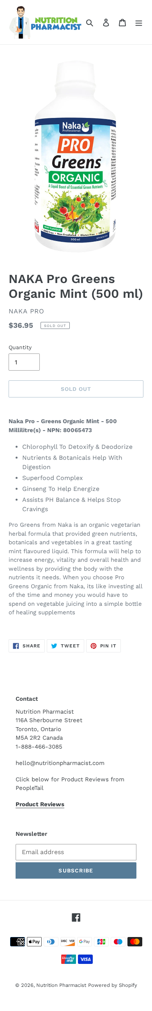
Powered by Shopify (112, 985)
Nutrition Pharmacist (61, 985)
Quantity (20, 347)
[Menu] (139, 22)
